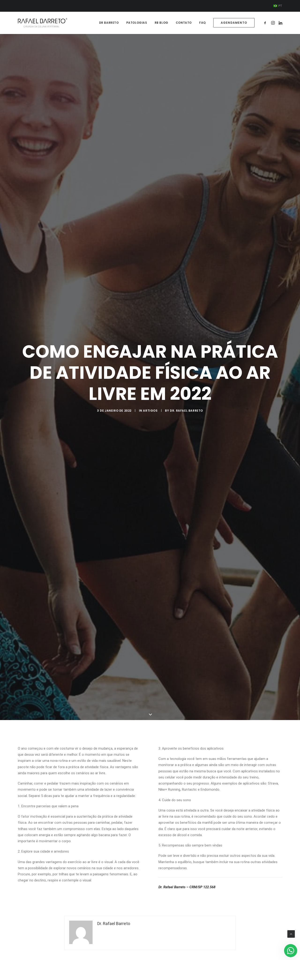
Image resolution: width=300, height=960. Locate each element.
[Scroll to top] (291, 934)
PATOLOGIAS (136, 23)
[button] (266, 23)
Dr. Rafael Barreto (186, 411)
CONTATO (184, 23)
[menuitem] (277, 6)
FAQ (202, 23)
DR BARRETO (109, 23)
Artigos (150, 411)
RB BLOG (161, 23)
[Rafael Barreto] (42, 22)
